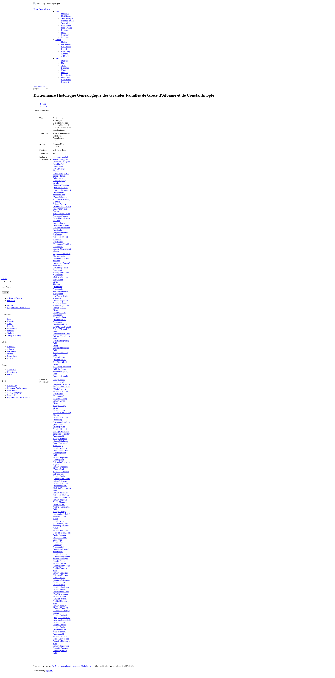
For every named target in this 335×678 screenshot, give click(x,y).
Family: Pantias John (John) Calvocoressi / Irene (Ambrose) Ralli (62, 617)
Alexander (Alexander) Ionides (61, 236)
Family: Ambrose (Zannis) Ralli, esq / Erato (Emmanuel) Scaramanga (61, 442)
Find (57, 11)
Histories (10, 321)
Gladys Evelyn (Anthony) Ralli (59, 358)
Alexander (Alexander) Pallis (60, 299)
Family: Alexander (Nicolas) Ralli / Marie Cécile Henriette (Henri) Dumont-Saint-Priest (62, 535)
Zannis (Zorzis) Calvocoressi (59, 177)
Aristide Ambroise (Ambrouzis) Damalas (62, 205)
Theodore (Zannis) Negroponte (60, 292)
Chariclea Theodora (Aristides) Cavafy (61, 186)
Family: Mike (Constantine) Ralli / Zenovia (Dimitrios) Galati (61, 524)
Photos (10, 354)
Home (36, 9)
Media (58, 39)
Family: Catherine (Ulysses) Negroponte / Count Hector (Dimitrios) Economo (62, 576)
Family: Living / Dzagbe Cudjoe (59, 623)
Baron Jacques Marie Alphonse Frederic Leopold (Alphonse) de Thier (61, 217)
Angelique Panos (60, 303)
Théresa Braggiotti (60, 159)
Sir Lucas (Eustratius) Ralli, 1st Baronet (62, 368)
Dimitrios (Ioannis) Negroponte (60, 269)
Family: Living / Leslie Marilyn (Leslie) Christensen (61, 584)
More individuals (61, 376)
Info (57, 58)
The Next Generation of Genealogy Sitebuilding (71, 666)
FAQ (9, 319)
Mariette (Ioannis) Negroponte (60, 278)
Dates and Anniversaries (17, 388)
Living (55, 282)
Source (43, 104)
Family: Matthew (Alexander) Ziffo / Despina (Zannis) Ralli (61, 451)
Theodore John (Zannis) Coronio (60, 196)
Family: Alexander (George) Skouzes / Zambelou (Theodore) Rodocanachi (62, 432)
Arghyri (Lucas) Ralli (62, 327)
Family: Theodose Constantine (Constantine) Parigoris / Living (60, 395)
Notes (9, 324)
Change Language (14, 393)
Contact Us (11, 395)
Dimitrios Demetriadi (61, 228)
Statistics (10, 333)
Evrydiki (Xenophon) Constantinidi (62, 191)
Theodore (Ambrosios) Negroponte (58, 286)
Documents (11, 351)
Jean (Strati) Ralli (60, 362)
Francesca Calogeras (61, 162)
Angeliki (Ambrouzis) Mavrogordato (62, 254)
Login (47, 9)
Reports (10, 326)
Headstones (12, 372)
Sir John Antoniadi (60, 157)
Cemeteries (11, 370)
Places (9, 374)
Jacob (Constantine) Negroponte (61, 273)
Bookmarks (12, 390)
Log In (10, 305)
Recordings (11, 356)
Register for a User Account (18, 308)
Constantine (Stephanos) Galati (60, 231)
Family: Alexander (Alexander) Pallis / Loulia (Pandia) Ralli (61, 495)
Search (4, 278)
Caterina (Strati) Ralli (61, 334)
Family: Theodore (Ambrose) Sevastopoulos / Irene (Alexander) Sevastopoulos (62, 422)
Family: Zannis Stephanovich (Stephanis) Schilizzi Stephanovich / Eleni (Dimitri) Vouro (61, 384)
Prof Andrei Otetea (60, 296)
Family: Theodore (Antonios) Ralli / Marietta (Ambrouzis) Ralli (62, 486)
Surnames (11, 300)
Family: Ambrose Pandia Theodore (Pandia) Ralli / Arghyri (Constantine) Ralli (62, 504)
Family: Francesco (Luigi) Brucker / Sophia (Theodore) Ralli (60, 600)
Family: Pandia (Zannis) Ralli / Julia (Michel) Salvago (61, 478)
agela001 (49, 670)
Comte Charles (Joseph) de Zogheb (61, 224)
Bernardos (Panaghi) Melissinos (61, 264)
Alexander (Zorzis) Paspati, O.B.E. (61, 306)
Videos (10, 358)
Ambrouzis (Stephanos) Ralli (60, 323)
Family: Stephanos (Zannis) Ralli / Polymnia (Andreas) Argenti (61, 461)
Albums (10, 349)
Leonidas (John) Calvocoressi (59, 165)
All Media (11, 347)
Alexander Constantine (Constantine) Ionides (62, 241)
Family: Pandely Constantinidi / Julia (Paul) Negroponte (61, 591)
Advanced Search (14, 298)
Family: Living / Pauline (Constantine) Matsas (62, 412)
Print (35, 86)
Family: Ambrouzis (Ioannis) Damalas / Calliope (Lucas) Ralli (61, 649)
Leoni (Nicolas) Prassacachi (59, 313)
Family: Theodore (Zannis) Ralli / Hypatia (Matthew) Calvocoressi (61, 470)
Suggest (43, 106)
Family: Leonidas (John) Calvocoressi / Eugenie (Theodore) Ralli (61, 640)
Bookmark (42, 86)
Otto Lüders (58, 246)
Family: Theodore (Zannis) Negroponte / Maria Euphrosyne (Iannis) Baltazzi (62, 557)
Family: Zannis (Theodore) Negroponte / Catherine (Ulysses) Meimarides (61, 547)
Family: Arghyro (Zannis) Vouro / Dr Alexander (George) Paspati (61, 609)
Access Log (12, 386)
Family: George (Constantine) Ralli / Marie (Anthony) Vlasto (61, 515)
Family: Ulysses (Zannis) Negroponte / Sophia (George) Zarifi (62, 567)
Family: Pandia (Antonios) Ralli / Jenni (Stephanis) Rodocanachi (60, 630)
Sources (10, 331)
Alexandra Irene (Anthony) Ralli (59, 318)
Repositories (12, 328)
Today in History (14, 335)
